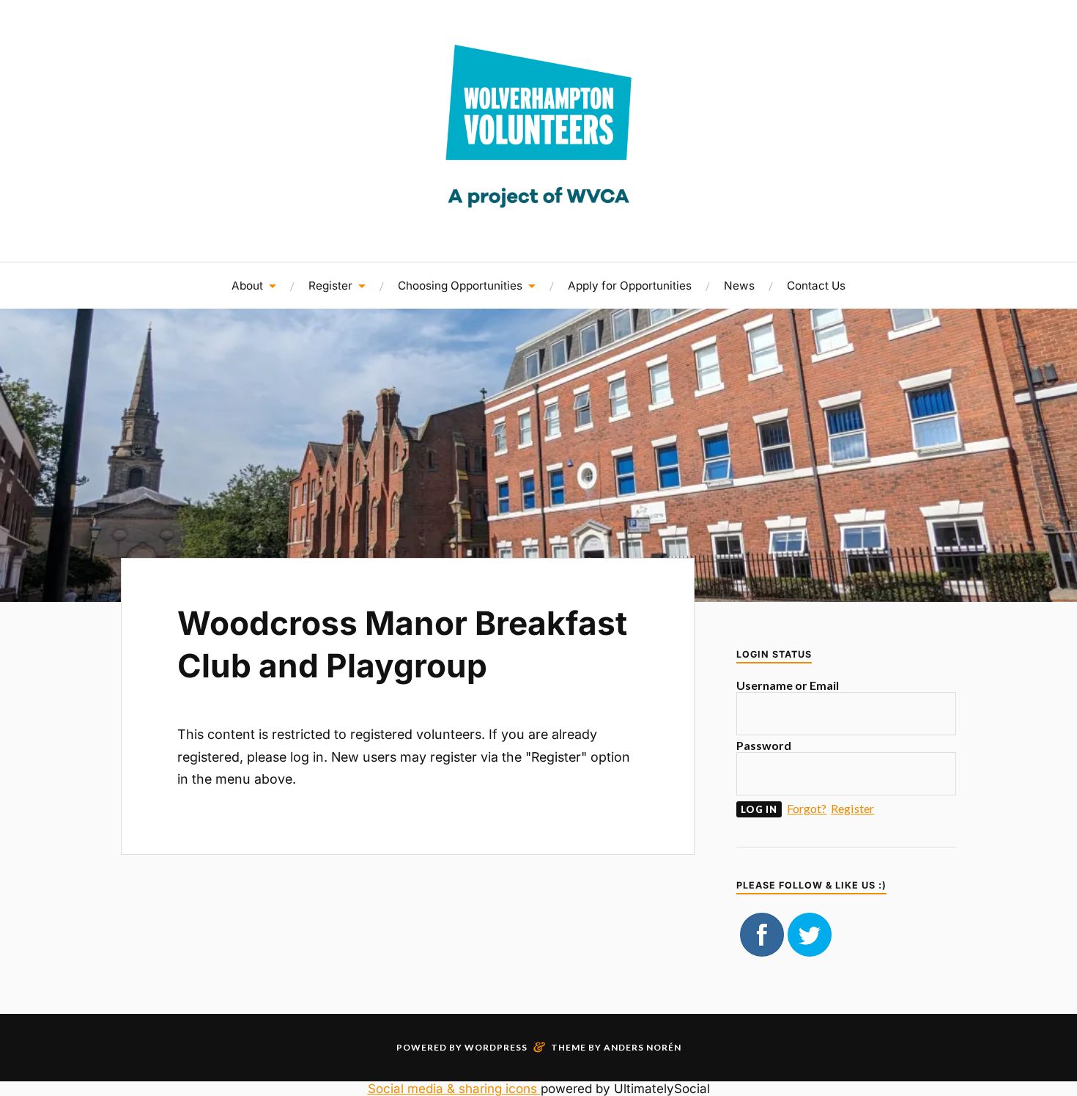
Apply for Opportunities (630, 286)
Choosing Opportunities (460, 286)
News (739, 286)
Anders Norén (642, 1047)
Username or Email (787, 685)
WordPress (496, 1047)
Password (763, 745)
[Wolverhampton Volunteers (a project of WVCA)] (538, 218)
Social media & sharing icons (454, 1088)
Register (330, 286)
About (247, 286)
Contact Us (816, 286)
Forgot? (806, 808)
